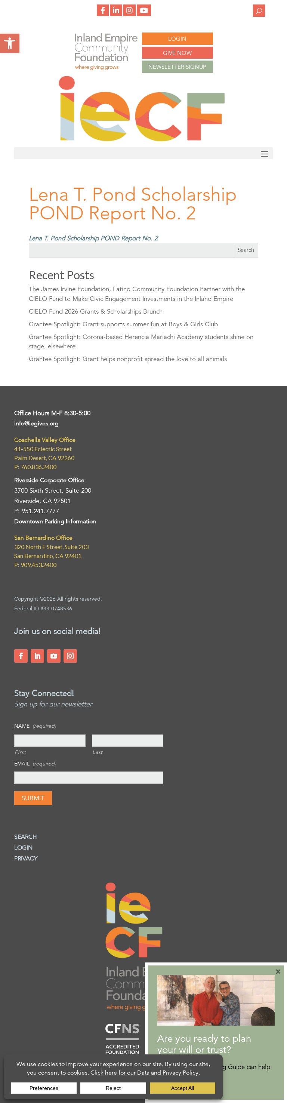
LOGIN (177, 38)
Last (97, 752)
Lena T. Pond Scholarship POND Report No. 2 (93, 238)
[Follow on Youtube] (54, 656)
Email (35, 763)
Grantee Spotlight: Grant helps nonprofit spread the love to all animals (128, 359)
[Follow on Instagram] (70, 656)
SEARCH (25, 837)
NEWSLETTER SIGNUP (177, 66)
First (20, 752)
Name (35, 726)
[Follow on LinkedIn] (37, 656)
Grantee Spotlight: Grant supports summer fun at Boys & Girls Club (123, 324)
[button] (9, 43)
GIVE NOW (177, 52)
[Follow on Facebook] (21, 656)
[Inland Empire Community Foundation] (142, 141)
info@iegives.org (36, 423)
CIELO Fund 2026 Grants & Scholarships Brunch (96, 311)
